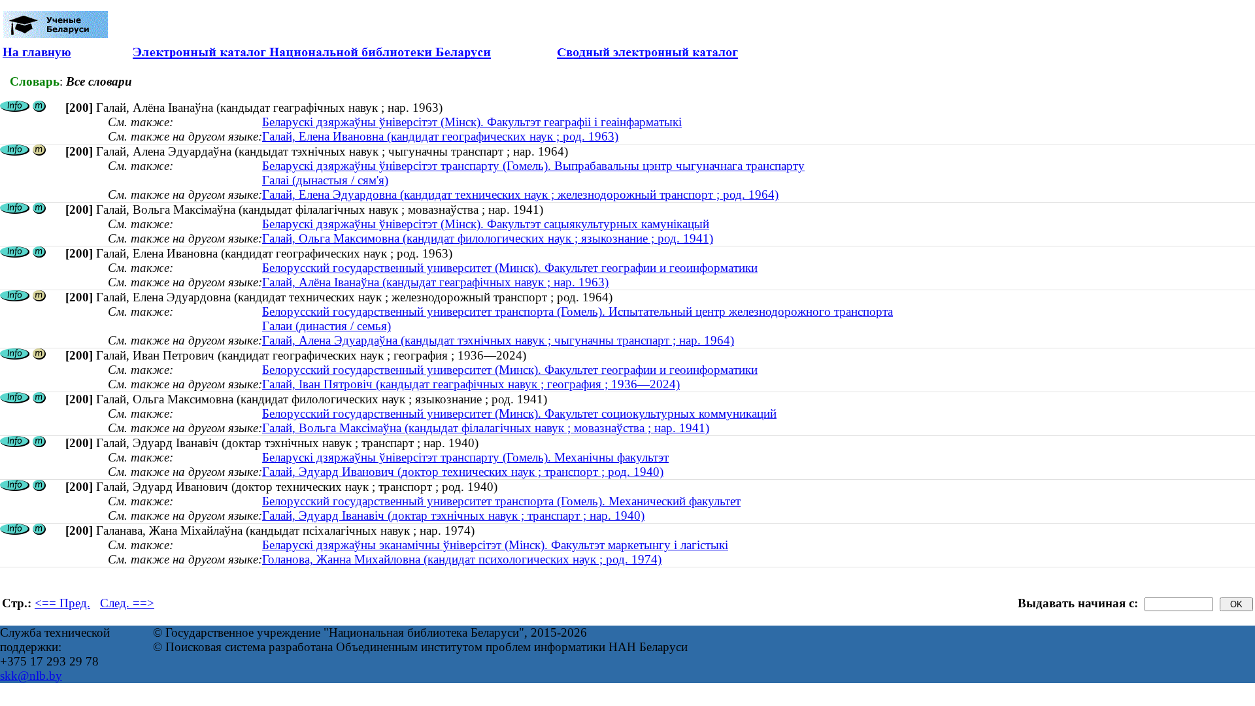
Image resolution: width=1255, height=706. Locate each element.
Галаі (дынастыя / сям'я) (325, 180)
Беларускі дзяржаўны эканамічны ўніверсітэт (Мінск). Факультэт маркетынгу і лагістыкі (495, 545)
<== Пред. (62, 603)
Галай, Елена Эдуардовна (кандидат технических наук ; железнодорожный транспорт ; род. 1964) (520, 194)
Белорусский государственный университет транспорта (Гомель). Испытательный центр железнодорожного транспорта (577, 311)
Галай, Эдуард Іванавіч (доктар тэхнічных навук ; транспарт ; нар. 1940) (453, 515)
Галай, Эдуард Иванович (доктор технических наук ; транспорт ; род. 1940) (462, 472)
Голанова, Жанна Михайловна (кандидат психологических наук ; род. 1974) (461, 559)
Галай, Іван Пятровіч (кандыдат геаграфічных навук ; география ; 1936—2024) (471, 384)
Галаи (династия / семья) (326, 326)
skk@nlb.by (31, 675)
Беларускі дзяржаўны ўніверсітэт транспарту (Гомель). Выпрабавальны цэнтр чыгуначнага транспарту (533, 166)
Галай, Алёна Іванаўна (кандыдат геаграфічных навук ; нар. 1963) (435, 282)
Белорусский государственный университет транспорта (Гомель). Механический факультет (501, 501)
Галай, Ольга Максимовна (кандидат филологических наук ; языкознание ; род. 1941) (487, 238)
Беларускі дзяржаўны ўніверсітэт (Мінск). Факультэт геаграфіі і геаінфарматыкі (472, 122)
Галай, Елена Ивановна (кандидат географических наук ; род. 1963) (440, 136)
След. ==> (127, 603)
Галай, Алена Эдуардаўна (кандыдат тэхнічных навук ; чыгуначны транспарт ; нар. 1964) (498, 340)
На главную (37, 52)
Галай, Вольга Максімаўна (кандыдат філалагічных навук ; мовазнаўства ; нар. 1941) (485, 428)
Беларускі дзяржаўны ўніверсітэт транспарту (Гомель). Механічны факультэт (465, 457)
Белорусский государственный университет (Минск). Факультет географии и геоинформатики (510, 268)
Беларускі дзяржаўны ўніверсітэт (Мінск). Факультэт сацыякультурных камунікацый (485, 224)
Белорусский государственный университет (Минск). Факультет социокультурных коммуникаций (519, 413)
